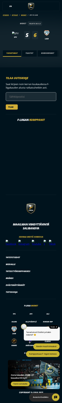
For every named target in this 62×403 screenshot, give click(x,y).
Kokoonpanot (47, 53)
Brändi (9, 278)
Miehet (24, 15)
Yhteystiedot (13, 257)
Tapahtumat (12, 53)
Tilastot (29, 53)
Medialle (10, 264)
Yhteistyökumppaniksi (18, 271)
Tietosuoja (11, 292)
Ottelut (15, 15)
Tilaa (10, 107)
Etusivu (6, 15)
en (10, 6)
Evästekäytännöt (15, 285)
